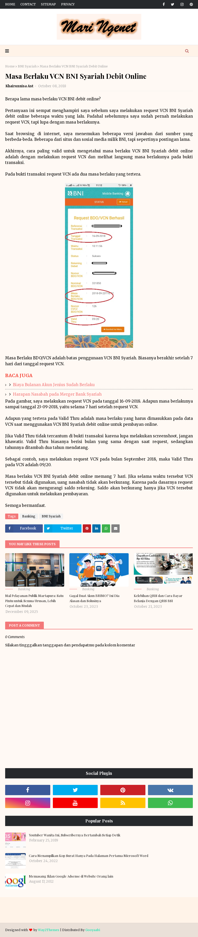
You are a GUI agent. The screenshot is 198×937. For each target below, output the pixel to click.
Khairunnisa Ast (19, 86)
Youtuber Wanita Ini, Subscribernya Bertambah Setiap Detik (74, 835)
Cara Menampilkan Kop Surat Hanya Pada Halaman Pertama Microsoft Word (88, 855)
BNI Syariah (27, 66)
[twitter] (172, 4)
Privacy (68, 4)
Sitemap (48, 4)
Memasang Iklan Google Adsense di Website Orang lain (71, 876)
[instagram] (182, 4)
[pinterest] (190, 4)
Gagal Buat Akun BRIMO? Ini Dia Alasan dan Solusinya (94, 598)
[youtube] (75, 803)
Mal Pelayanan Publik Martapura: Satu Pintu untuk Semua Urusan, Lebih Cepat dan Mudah (34, 600)
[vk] (170, 790)
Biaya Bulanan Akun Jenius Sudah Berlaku (54, 384)
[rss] (122, 803)
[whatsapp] (170, 803)
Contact (28, 4)
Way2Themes (48, 930)
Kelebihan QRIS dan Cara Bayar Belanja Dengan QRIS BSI (158, 598)
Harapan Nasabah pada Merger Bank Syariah (57, 394)
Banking (28, 516)
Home (10, 4)
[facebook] (164, 4)
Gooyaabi (92, 930)
